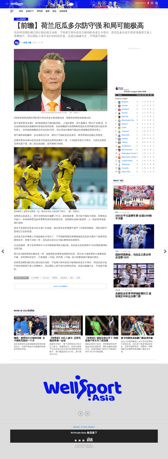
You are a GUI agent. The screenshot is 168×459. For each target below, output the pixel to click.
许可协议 (84, 427)
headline (45, 278)
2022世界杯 (35, 278)
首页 (21, 11)
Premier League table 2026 (135, 92)
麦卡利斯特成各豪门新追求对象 (137, 338)
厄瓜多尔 (64, 278)
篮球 (48, 11)
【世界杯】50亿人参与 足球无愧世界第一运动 (65, 339)
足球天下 (30, 11)
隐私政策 (76, 427)
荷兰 (71, 278)
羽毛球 (40, 11)
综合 (54, 11)
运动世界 (63, 11)
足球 (78, 278)
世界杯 (54, 278)
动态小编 (27, 42)
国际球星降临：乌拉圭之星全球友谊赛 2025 (133, 256)
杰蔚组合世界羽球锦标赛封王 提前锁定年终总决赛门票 (133, 295)
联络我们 (91, 427)
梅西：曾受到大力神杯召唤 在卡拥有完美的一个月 (29, 339)
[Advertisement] (133, 65)
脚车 (117, 212)
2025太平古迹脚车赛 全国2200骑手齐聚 (133, 217)
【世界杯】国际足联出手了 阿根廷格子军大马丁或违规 (101, 339)
